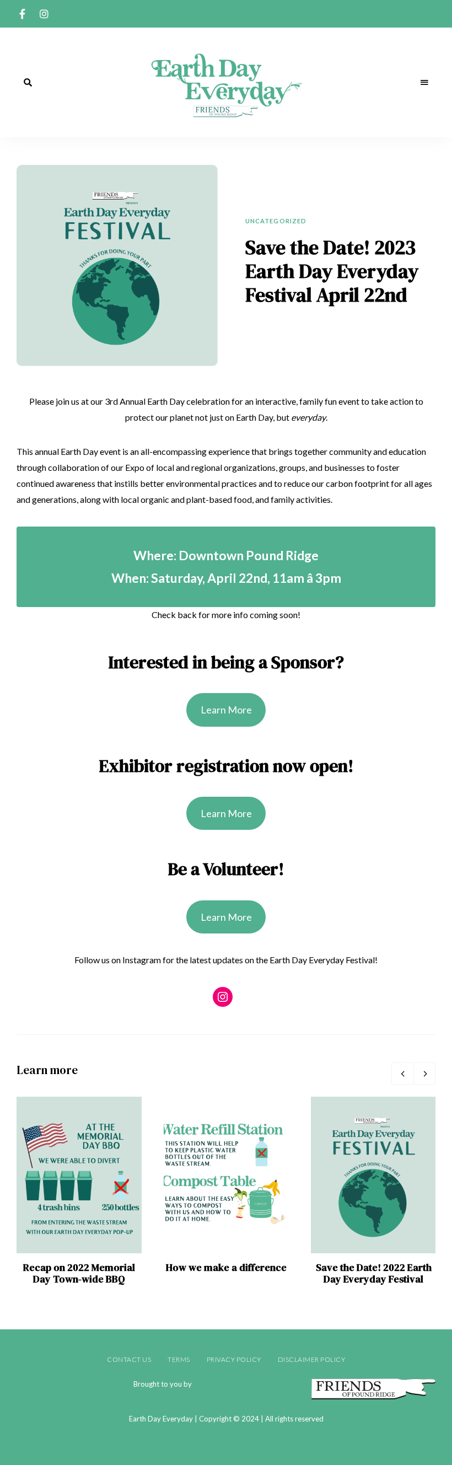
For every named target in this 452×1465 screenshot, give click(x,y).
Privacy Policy (234, 1359)
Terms (179, 1359)
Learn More (226, 710)
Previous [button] (402, 1073)
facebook (22, 14)
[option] (79, 1191)
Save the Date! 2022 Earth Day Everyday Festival (374, 1273)
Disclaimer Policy (312, 1359)
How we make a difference (226, 1267)
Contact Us (129, 1359)
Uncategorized (275, 220)
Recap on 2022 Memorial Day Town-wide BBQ (79, 1273)
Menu (424, 83)
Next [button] (424, 1073)
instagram (44, 14)
